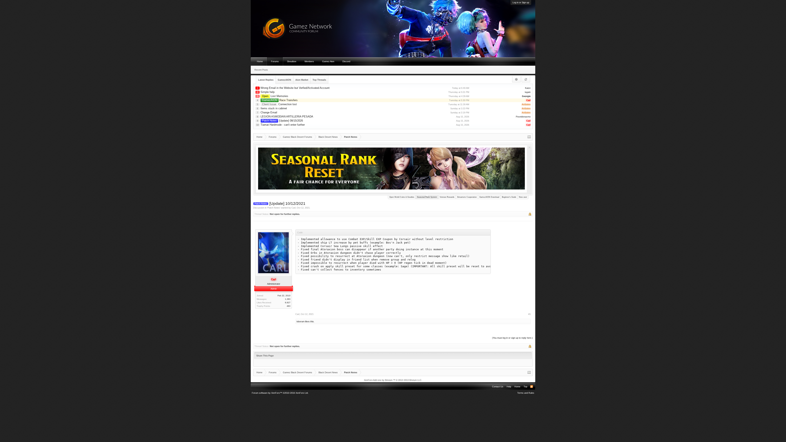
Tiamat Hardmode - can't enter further (283, 124)
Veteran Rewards (447, 197)
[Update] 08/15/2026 (282, 120)
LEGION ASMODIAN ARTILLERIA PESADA (287, 116)
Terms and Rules (525, 393)
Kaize (528, 88)
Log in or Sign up (521, 2)
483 (288, 306)
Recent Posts (261, 70)
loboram (301, 321)
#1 (529, 314)
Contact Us (497, 386)
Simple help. (268, 92)
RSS (531, 386)
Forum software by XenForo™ (280, 393)
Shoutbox (291, 61)
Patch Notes (274, 207)
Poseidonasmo (523, 116)
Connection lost (279, 104)
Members (309, 61)
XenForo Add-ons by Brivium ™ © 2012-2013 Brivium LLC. (393, 380)
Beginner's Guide (509, 197)
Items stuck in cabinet (274, 108)
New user (523, 197)
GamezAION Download (489, 197)
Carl (293, 207)
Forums (275, 61)
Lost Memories (275, 96)
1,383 (287, 299)
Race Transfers (280, 100)
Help (509, 386)
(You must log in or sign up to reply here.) (512, 338)
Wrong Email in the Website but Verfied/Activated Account (295, 87)
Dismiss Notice (529, 147)
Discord (346, 61)
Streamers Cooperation (467, 197)
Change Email (269, 112)
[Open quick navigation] (529, 137)
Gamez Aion (328, 61)
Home (260, 61)
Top (525, 386)
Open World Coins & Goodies (401, 197)
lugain (528, 92)
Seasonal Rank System (427, 197)
